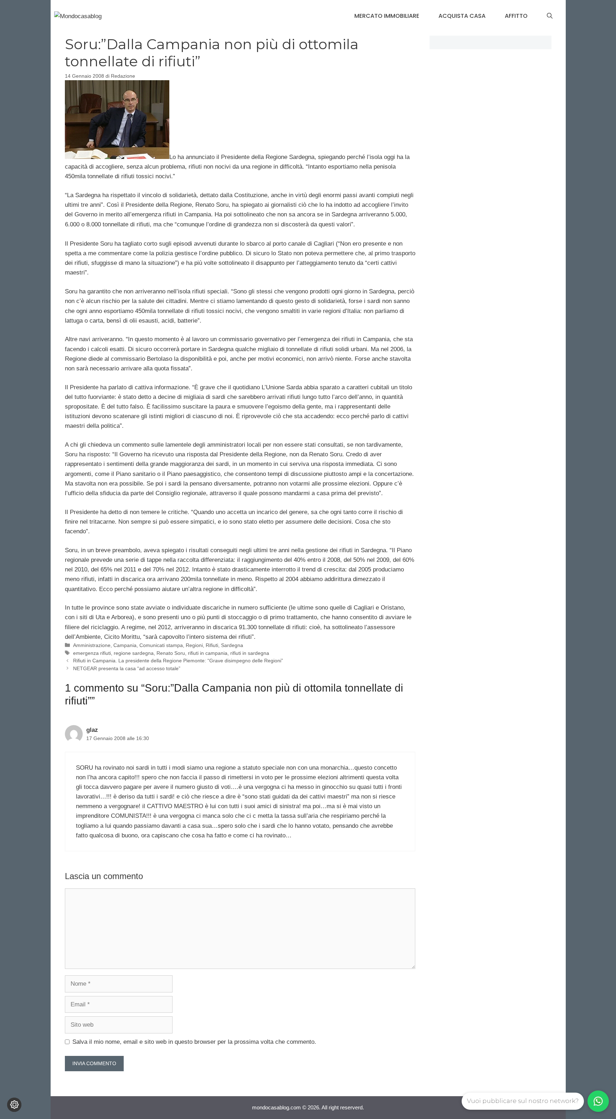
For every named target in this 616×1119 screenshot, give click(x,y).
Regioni (194, 645)
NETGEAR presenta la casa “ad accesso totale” (126, 668)
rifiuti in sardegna (249, 653)
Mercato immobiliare (386, 16)
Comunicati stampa (161, 645)
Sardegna (232, 645)
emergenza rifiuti (92, 653)
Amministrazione (92, 645)
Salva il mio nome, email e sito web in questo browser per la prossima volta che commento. (194, 1041)
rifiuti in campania (207, 653)
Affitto (516, 16)
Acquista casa (462, 16)
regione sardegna (134, 653)
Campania (125, 645)
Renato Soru (170, 653)
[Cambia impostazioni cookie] (14, 1105)
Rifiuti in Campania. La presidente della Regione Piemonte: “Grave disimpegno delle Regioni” (178, 660)
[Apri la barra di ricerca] (549, 16)
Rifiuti (212, 645)
